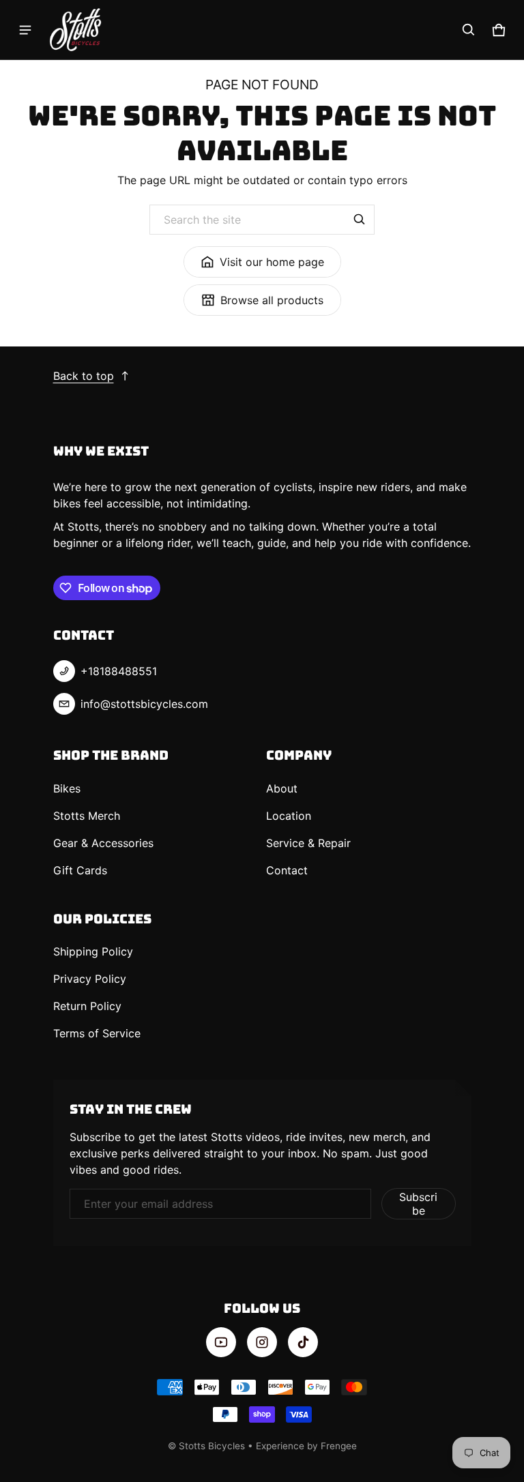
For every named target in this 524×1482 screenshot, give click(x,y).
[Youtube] (221, 1342)
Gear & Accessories (103, 843)
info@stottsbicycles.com (144, 704)
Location (288, 815)
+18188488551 (119, 671)
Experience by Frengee (306, 1445)
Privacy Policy (89, 978)
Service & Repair (308, 843)
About (281, 788)
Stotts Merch (86, 815)
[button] (469, 30)
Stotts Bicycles (212, 1445)
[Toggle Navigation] (25, 30)
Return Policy (87, 1006)
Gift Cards (80, 870)
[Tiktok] (303, 1342)
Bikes (67, 788)
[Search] (360, 220)
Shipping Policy (93, 951)
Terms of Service (97, 1033)
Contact (287, 870)
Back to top (83, 376)
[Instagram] (262, 1342)
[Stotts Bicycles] (75, 30)
